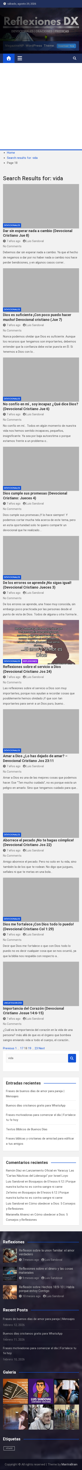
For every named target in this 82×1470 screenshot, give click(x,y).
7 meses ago (30, 1259)
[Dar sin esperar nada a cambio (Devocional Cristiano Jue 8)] (41, 206)
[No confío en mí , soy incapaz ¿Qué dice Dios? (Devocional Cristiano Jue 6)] (41, 379)
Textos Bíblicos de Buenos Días (26, 1129)
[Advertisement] (41, 106)
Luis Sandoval (35, 241)
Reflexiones (30, 661)
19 (29, 1048)
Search (72, 1058)
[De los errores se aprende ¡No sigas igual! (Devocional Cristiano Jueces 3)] (41, 558)
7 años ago (13, 241)
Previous (8, 1048)
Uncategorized (13, 1003)
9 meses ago (30, 1278)
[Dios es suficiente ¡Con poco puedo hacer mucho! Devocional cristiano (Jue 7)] (41, 290)
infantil (9, 1448)
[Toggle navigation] (20, 58)
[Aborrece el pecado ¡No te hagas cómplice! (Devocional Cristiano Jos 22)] (41, 815)
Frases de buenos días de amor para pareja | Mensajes (39, 1319)
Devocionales (12, 225)
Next (42, 1048)
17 (21, 1048)
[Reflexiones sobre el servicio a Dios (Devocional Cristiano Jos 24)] (41, 642)
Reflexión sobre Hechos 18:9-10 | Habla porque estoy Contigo (46, 1289)
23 (36, 1048)
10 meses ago (31, 1296)
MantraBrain (69, 1464)
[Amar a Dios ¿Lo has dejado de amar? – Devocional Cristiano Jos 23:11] (41, 731)
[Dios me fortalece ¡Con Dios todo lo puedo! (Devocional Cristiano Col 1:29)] (41, 900)
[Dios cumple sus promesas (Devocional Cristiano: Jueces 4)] (41, 469)
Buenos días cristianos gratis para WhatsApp (35, 1105)
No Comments (12, 246)
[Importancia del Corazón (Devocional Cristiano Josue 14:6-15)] (41, 984)
